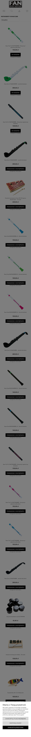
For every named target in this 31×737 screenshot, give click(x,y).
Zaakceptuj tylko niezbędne (15, 719)
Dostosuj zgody (15, 723)
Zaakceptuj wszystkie (15, 727)
